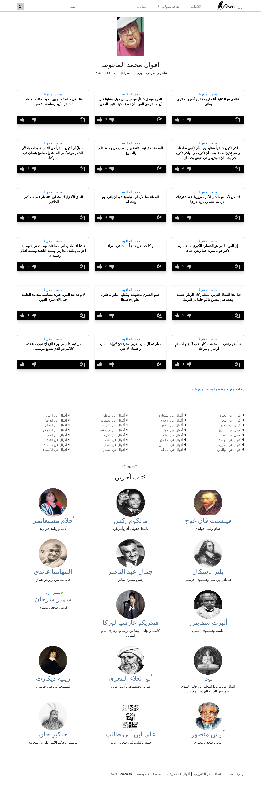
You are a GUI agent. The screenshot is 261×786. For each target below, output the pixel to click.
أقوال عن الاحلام (171, 420)
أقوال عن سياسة (55, 445)
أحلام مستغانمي (53, 520)
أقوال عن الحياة (230, 415)
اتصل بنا (141, 6)
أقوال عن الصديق (229, 430)
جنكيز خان (53, 734)
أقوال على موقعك (178, 774)
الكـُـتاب (196, 6)
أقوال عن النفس (172, 425)
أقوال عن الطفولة (113, 420)
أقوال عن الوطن (114, 415)
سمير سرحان (53, 599)
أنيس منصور (208, 734)
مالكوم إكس (130, 520)
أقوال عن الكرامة (113, 425)
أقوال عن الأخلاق (171, 440)
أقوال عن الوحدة (230, 440)
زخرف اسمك (235, 774)
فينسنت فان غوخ (208, 520)
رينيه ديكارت (53, 678)
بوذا (208, 678)
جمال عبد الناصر (130, 571)
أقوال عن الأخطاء (55, 450)
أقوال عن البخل (114, 445)
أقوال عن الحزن (230, 445)
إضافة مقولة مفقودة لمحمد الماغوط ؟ (217, 389)
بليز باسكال (208, 571)
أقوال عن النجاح (56, 425)
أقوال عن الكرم (114, 435)
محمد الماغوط (208, 94)
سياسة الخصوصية (149, 774)
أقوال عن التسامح (171, 445)
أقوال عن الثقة (57, 440)
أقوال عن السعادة (171, 415)
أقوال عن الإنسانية (112, 430)
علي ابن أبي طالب (130, 734)
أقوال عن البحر (231, 420)
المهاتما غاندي (53, 571)
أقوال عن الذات (56, 420)
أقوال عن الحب (56, 435)
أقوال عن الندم (115, 440)
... (181, 158)
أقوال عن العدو (231, 425)
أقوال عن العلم (173, 435)
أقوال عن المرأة (172, 450)
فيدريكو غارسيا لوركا (131, 622)
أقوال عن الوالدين (229, 450)
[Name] (20, 6)
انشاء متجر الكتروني (208, 774)
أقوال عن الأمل (172, 430)
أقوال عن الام (232, 435)
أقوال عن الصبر (114, 450)
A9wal (112, 774)
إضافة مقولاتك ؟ (169, 6)
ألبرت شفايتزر (208, 622)
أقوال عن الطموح (55, 430)
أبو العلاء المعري (130, 678)
